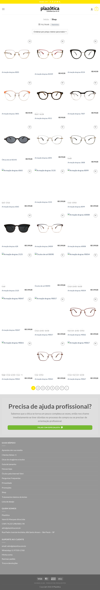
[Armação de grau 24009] (50, 228)
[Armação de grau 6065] (17, 184)
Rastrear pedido (8, 559)
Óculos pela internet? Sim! (13, 473)
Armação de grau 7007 (76, 114)
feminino (55, 25)
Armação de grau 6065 (10, 207)
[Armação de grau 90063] (50, 356)
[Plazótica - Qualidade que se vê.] (50, 9)
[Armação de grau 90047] (17, 312)
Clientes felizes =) (9, 455)
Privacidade (7, 483)
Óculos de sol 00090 (42, 286)
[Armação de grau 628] (17, 228)
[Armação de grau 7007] (83, 95)
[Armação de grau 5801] (17, 95)
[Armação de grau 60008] (83, 228)
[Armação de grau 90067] (83, 356)
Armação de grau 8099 (76, 207)
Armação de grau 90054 (77, 290)
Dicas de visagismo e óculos (13, 459)
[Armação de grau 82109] (50, 54)
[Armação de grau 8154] (83, 54)
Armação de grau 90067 (77, 379)
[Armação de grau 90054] (83, 268)
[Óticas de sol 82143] (17, 140)
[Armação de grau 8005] (17, 54)
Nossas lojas (7, 469)
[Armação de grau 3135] (50, 184)
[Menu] (3, 9)
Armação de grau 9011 (43, 118)
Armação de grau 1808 (76, 162)
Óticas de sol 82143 (9, 160)
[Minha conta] (92, 9)
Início (46, 19)
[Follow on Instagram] (52, 2)
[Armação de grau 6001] (50, 140)
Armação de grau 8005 (10, 72)
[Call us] (59, 2)
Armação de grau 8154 (76, 72)
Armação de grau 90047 (11, 330)
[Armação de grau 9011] (50, 95)
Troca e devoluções (10, 563)
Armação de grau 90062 (77, 335)
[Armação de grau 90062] (83, 312)
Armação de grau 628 (10, 246)
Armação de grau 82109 (44, 74)
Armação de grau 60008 (77, 246)
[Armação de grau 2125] (17, 268)
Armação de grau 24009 (44, 246)
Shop (4, 492)
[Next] (67, 388)
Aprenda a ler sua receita (12, 450)
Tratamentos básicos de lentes (14, 497)
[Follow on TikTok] (55, 2)
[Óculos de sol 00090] (50, 268)
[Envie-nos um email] (57, 2)
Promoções (6, 487)
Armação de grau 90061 (11, 379)
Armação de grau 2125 (10, 290)
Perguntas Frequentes (11, 478)
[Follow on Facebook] (50, 2)
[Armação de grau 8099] (83, 184)
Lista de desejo (8, 501)
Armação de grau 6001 (43, 158)
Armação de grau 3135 (43, 202)
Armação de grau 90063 (44, 379)
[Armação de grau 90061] (17, 356)
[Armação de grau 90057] (50, 312)
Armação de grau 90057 (44, 335)
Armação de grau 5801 (10, 114)
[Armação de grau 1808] (83, 140)
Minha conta (7, 554)
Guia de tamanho (9, 464)
